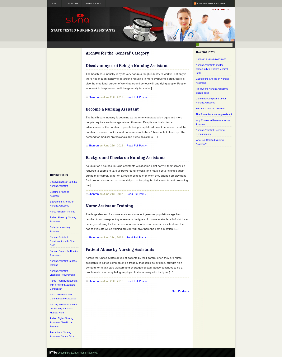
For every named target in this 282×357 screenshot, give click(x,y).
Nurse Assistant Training (109, 205)
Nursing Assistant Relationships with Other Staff (62, 241)
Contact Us (72, 3)
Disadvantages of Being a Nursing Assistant (127, 65)
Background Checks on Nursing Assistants (126, 157)
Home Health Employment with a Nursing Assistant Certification (63, 284)
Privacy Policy (93, 3)
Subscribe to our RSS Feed (211, 3)
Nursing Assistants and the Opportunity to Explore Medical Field (64, 308)
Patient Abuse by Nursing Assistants (120, 249)
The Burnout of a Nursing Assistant (214, 114)
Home (54, 3)
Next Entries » (180, 291)
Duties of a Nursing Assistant (211, 59)
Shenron (93, 97)
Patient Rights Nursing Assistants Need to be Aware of (61, 322)
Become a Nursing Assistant (112, 109)
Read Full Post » (137, 97)
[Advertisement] (64, 107)
